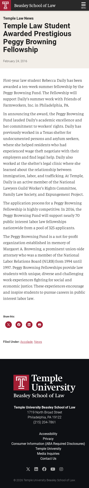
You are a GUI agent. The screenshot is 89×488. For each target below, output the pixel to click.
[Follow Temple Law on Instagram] (61, 469)
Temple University (48, 449)
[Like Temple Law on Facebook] (44, 469)
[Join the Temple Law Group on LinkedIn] (36, 469)
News (38, 342)
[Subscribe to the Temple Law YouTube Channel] (53, 469)
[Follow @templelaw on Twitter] (28, 469)
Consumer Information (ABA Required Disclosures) (48, 444)
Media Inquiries (48, 454)
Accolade (26, 342)
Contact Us (48, 459)
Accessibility (48, 434)
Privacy (48, 439)
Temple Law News (18, 18)
